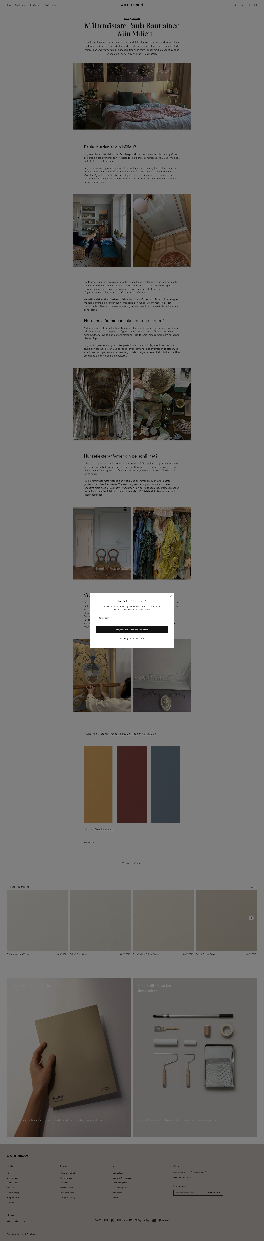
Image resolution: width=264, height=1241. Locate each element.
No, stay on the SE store (132, 638)
